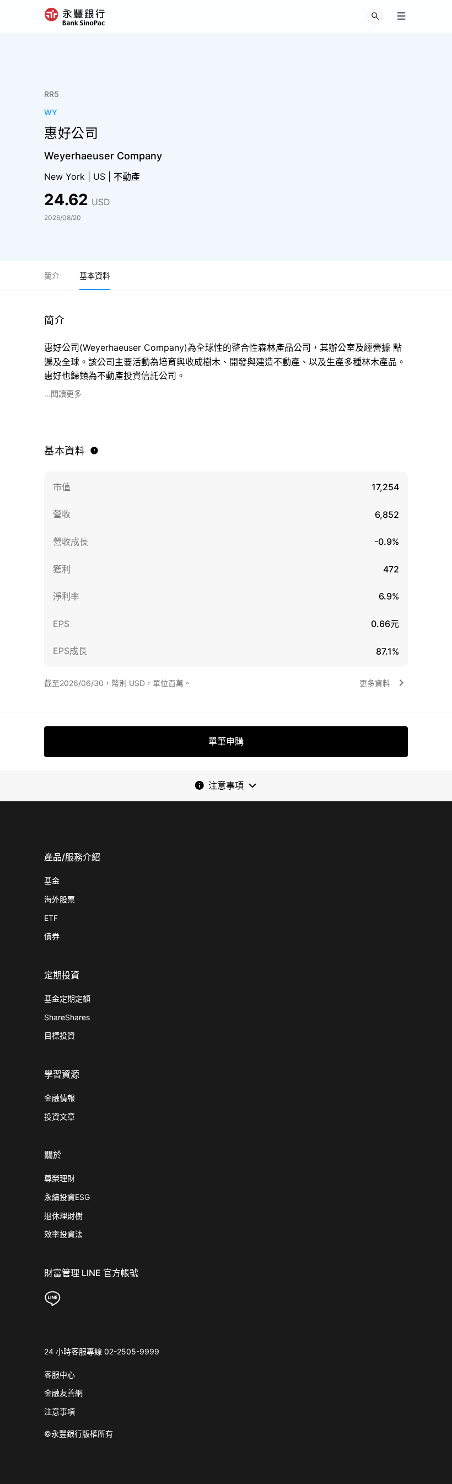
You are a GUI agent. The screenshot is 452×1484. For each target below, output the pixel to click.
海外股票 (59, 899)
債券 (52, 936)
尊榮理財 (59, 1178)
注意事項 (59, 1411)
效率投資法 (63, 1234)
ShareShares (67, 1017)
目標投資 (59, 1035)
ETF (51, 918)
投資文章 (59, 1116)
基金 (52, 880)
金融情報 (59, 1097)
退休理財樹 (63, 1215)
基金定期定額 (67, 998)
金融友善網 (63, 1392)
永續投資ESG (67, 1197)
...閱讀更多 (63, 393)
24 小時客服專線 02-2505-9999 (101, 1351)
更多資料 (374, 683)
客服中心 (59, 1374)
